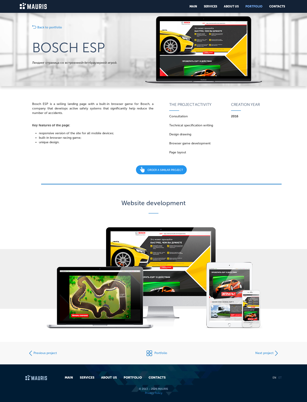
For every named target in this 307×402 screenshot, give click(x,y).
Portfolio (254, 6)
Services (210, 6)
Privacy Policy (153, 393)
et (280, 377)
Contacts (277, 6)
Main (193, 6)
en (274, 377)
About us (231, 6)
